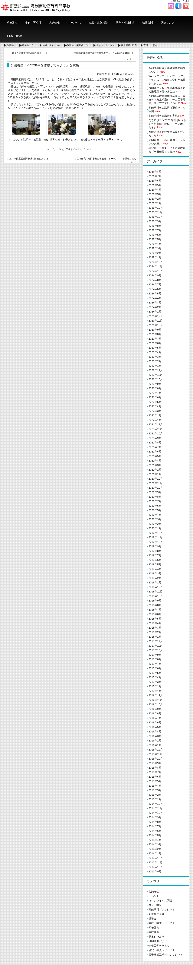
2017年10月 (156, 650)
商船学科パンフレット (162, 909)
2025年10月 (156, 216)
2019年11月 (155, 537)
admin (131, 74)
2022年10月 (156, 379)
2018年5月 (155, 618)
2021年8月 (155, 442)
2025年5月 (155, 239)
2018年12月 (156, 587)
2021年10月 (156, 433)
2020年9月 (155, 492)
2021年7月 (155, 447)
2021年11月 (155, 428)
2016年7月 (155, 717)
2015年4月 (155, 785)
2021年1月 (155, 474)
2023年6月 (155, 343)
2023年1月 (155, 365)
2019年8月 (155, 550)
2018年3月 (155, 627)
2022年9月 (155, 383)
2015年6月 (155, 776)
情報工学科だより (159, 945)
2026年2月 (155, 198)
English (186, 1)
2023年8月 (155, 334)
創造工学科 (155, 904)
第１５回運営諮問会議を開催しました (30, 53)
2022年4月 (155, 406)
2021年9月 (155, 438)
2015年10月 (156, 758)
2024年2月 (155, 307)
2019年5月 (155, 564)
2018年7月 (155, 609)
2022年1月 (155, 419)
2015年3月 (155, 790)
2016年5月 (155, 727)
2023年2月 (155, 361)
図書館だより (156, 914)
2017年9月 (155, 654)
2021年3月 (155, 465)
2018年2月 (155, 632)
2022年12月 (156, 370)
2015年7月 (155, 772)
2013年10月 (156, 866)
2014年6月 (155, 830)
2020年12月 (156, 478)
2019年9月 (155, 546)
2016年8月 (155, 713)
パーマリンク (89, 149)
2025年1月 (155, 257)
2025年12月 (156, 207)
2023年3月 (155, 356)
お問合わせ (176, 1)
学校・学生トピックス (70, 149)
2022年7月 (155, 392)
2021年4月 (155, 460)
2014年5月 (155, 835)
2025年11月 (155, 212)
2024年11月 (155, 266)
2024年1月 (155, 311)
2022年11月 (155, 374)
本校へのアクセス (105, 45)
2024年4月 (155, 298)
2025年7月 (155, 230)
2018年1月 (155, 636)
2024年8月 (155, 279)
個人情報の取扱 (129, 45)
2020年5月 (155, 510)
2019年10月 (156, 541)
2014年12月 (156, 803)
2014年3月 (155, 844)
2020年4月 (155, 514)
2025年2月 (155, 252)
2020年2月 (155, 523)
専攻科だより (156, 936)
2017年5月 (155, 672)
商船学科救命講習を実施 (166, 115)
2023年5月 (155, 347)
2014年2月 (155, 848)
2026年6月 (155, 180)
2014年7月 (155, 826)
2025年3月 (155, 248)
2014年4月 (155, 839)
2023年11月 (155, 320)
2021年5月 (155, 456)
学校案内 (154, 927)
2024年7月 (155, 284)
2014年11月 (155, 808)
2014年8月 (155, 821)
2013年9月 (155, 871)
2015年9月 (155, 763)
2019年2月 (155, 577)
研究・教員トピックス (162, 950)
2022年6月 (155, 397)
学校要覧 (154, 932)
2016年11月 (155, 699)
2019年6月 (155, 559)
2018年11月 (155, 591)
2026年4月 (155, 189)
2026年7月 (155, 176)
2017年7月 (155, 663)
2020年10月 (156, 487)
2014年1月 (155, 853)
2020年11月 (155, 483)
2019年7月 (155, 555)
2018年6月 (155, 614)
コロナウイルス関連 (160, 900)
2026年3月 (155, 194)
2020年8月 (155, 496)
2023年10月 (156, 325)
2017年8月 (155, 659)
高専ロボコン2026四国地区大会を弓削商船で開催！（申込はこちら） (167, 124)
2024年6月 (155, 288)
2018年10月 (156, 596)
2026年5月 (155, 185)
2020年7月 (155, 501)
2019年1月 (155, 582)
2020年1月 (155, 528)
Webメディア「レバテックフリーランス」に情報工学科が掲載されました (167, 80)
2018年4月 (155, 623)
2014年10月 (156, 812)
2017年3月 (155, 681)
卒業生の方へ (29, 45)
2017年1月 (155, 690)
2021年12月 (156, 424)
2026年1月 (155, 203)
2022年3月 (155, 410)
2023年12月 (156, 316)
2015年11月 (155, 754)
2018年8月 (155, 605)
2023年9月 (155, 329)
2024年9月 (155, 275)
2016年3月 (155, 736)
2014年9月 (155, 817)
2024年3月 (155, 302)
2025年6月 (155, 234)
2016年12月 (156, 695)
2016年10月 (156, 704)
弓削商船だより (158, 941)
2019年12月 (156, 532)
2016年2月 (155, 740)
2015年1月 (155, 799)
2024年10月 (156, 270)
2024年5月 (155, 293)
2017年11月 (155, 645)
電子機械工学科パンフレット (166, 954)
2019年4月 (155, 568)
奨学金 (152, 918)
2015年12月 (156, 749)
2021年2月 (155, 469)
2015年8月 (155, 767)
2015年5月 (155, 781)
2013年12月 (156, 857)
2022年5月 (155, 401)
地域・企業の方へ (51, 45)
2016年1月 (155, 745)
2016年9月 (155, 708)
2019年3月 (155, 573)
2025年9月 (155, 221)
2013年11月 (155, 862)
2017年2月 (155, 686)
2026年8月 (155, 171)
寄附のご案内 (150, 45)
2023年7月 (155, 338)
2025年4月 (155, 243)
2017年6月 (155, 668)
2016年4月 (155, 731)
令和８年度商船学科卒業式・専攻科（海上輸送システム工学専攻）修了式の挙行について (167, 99)
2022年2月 (155, 415)
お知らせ (154, 891)
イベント (154, 895)
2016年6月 (155, 722)
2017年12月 (156, 641)
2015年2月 (155, 794)
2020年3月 (155, 519)
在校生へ (11, 45)
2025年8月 (155, 225)
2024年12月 (156, 261)
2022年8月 (155, 388)
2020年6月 (155, 505)
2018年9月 (155, 600)
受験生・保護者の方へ (78, 45)
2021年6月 (155, 451)
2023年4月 (155, 352)
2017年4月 (155, 677)
